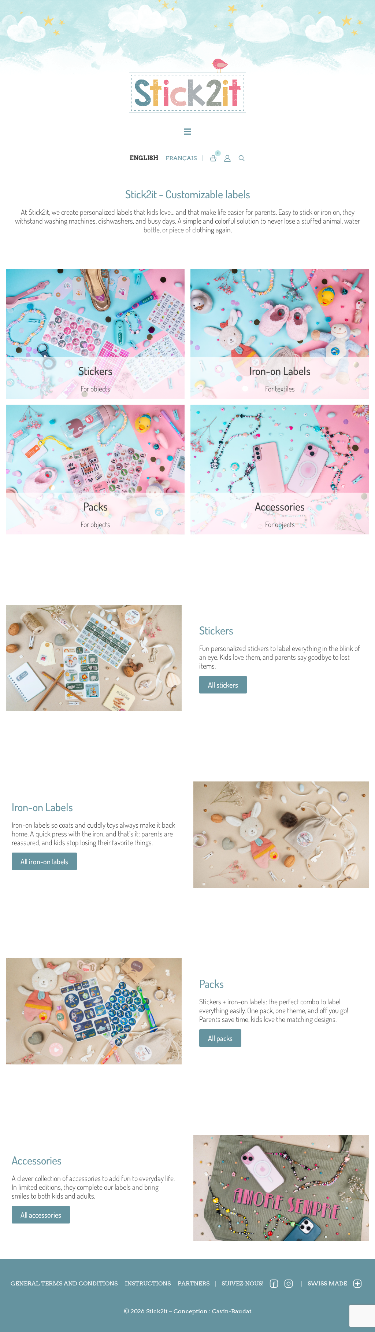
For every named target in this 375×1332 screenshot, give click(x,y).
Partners (193, 1283)
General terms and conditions (64, 1283)
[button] (227, 158)
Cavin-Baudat (232, 1311)
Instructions (148, 1283)
